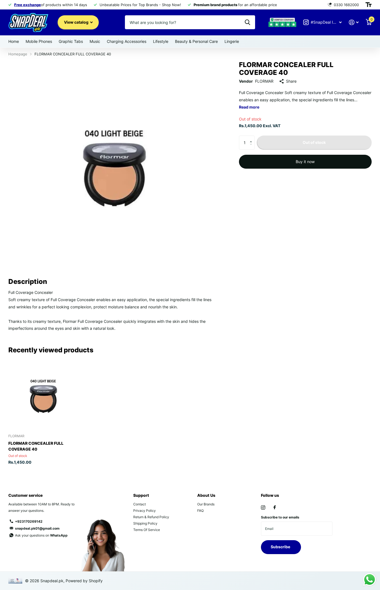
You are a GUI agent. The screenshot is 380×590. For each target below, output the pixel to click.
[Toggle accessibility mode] (369, 4)
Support (141, 495)
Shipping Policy (145, 523)
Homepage (17, 54)
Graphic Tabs (71, 41)
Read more (249, 107)
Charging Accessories (126, 41)
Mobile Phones (39, 41)
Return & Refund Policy (151, 517)
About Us (206, 495)
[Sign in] (354, 22)
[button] (252, 137)
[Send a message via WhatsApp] (369, 579)
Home (13, 41)
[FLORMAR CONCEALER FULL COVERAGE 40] (42, 395)
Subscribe (281, 546)
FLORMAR (264, 81)
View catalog (76, 22)
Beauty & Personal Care (196, 41)
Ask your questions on (41, 535)
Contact (139, 504)
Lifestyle (160, 41)
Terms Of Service (146, 530)
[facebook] (274, 508)
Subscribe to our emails (280, 517)
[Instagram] (263, 507)
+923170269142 (29, 521)
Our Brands (205, 504)
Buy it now (305, 161)
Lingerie (231, 41)
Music (95, 41)
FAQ (200, 510)
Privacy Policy (144, 510)
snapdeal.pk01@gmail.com (37, 528)
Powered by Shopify (84, 580)
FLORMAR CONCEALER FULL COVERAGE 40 (35, 446)
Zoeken (247, 22)
